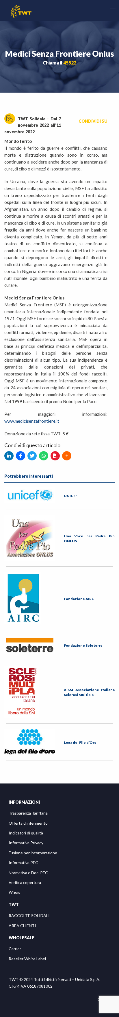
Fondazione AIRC (79, 599)
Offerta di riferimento (28, 823)
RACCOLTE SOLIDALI (29, 915)
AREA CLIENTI (22, 925)
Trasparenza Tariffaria (28, 813)
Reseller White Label (27, 958)
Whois (14, 892)
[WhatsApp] (43, 455)
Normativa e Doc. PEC (28, 872)
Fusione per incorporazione (33, 852)
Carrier (15, 948)
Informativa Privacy (26, 842)
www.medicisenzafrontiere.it (31, 421)
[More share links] (66, 455)
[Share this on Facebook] (20, 455)
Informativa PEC (23, 862)
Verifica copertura (25, 882)
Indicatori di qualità (26, 832)
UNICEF (70, 496)
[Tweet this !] (32, 455)
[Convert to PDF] (55, 455)
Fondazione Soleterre (83, 645)
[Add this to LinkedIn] (9, 455)
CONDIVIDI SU (93, 121)
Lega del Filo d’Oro (80, 742)
